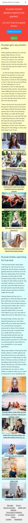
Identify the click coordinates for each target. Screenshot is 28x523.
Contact (8, 519)
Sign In (14, 38)
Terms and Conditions (14, 512)
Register (10, 505)
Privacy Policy (10, 515)
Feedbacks (18, 519)
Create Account (14, 31)
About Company (9, 508)
